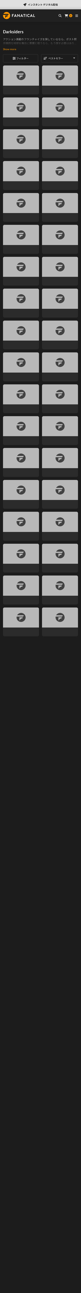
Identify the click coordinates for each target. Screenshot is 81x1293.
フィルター (22, 58)
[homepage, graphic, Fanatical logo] (19, 15)
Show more (9, 49)
